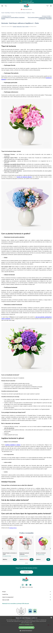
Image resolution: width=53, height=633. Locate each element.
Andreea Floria (12, 528)
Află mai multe (29, 622)
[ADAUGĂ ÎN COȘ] (15, 559)
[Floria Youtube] (30, 585)
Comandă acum (30, 2)
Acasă (2, 12)
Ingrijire (26, 26)
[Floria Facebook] (26, 585)
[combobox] (5, 5)
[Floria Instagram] (22, 585)
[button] (2, 548)
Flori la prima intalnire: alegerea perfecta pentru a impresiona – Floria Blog (40, 18)
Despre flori (19, 26)
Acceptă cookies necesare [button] (26, 627)
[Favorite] (47, 5)
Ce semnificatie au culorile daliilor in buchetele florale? (13, 18)
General (14, 26)
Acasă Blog (7, 12)
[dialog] (26, 624)
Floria (23, 26)
